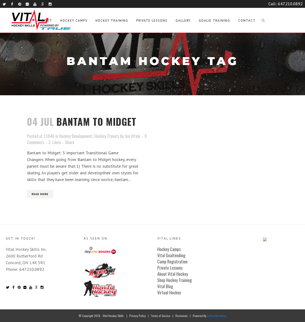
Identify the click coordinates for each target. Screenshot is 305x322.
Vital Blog (165, 286)
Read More (40, 194)
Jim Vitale (132, 136)
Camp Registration (172, 261)
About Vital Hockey (172, 274)
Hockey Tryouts (106, 136)
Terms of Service (160, 316)
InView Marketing (216, 316)
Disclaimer (181, 316)
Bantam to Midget (96, 121)
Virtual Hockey (169, 292)
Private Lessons (170, 268)
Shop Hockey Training (174, 280)
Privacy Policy (137, 316)
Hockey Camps (169, 249)
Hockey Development (75, 136)
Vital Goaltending (171, 255)
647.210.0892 (290, 3)
